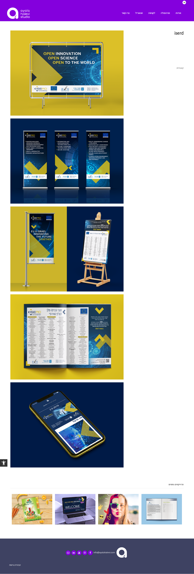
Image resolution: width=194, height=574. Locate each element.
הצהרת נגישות (15, 564)
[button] (3, 463)
